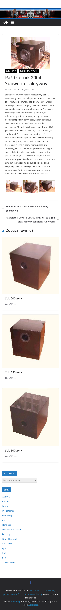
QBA (4, 548)
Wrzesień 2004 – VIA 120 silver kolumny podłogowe (27, 208)
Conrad (5, 501)
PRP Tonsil (7, 543)
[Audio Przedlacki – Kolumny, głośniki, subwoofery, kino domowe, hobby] (30, 10)
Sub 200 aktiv (14, 298)
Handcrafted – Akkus (11, 529)
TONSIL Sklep (8, 562)
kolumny (6, 534)
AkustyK (6, 496)
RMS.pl (5, 553)
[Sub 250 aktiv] (30, 316)
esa (4, 520)
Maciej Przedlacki (27, 89)
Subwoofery (11, 71)
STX (4, 557)
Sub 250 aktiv (14, 372)
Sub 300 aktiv (14, 450)
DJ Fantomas (8, 510)
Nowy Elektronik (9, 539)
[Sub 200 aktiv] (30, 239)
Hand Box (6, 525)
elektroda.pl (7, 515)
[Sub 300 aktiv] (30, 390)
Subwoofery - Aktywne (28, 71)
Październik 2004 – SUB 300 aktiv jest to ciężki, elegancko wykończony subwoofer (30, 219)
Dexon (5, 506)
